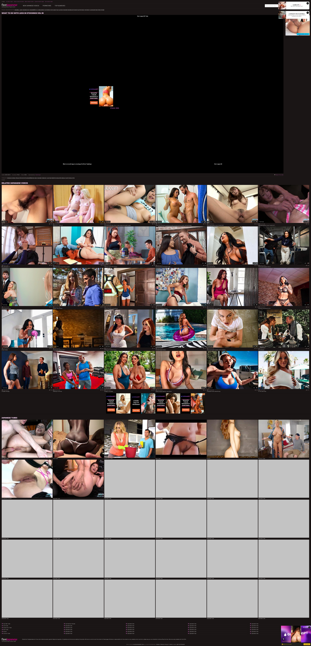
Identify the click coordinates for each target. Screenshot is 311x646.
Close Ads (114, 108)
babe (53, 177)
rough (67, 177)
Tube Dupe (37, 174)
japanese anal (70, 9)
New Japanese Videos (31, 5)
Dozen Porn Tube (7, 627)
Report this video (279, 174)
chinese (102, 9)
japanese (65, 9)
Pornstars (47, 5)
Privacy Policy (164, 644)
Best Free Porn (29, 1)
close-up (63, 177)
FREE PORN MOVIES (19, 1)
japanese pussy (18, 9)
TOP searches (60, 5)
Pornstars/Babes (29, 177)
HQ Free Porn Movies (70, 623)
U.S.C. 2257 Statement (179, 644)
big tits (23, 177)
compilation (47, 9)
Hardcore (9, 177)
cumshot (61, 9)
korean (75, 9)
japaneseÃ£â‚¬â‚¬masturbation (37, 9)
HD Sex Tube (9, 1)
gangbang (87, 9)
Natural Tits (18, 177)
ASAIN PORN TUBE (39, 1)
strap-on (71, 177)
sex (33, 177)
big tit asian (53, 9)
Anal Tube (5, 625)
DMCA (171, 644)
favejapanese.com (138, 644)
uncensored (92, 9)
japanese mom (26, 9)
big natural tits (57, 177)
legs (80, 9)
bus (78, 9)
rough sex (49, 177)
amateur (14, 177)
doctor (82, 9)
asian (96, 9)
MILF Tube (5, 629)
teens (99, 9)
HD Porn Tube (49, 1)
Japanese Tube (68, 625)
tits (74, 177)
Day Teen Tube (6, 623)
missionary (44, 177)
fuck (57, 9)
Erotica (5, 631)
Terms (158, 644)
